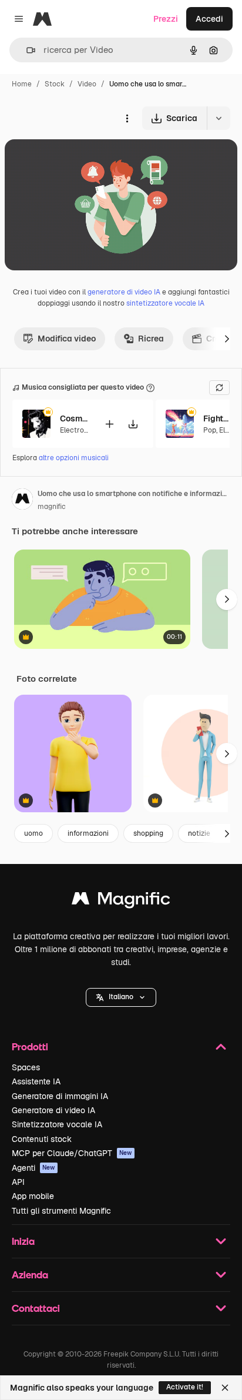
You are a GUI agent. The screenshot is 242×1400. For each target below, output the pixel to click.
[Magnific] (121, 901)
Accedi (209, 19)
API (18, 1182)
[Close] (225, 1388)
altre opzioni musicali (74, 458)
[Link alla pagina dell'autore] (22, 500)
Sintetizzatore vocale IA (57, 1124)
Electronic (77, 430)
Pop (209, 430)
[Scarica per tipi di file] (218, 118)
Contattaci (36, 1308)
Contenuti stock (42, 1139)
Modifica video (67, 338)
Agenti (33, 1168)
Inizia (23, 1241)
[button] (121, 997)
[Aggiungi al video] (109, 424)
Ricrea (151, 338)
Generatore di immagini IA (60, 1096)
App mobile (33, 1196)
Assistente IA (36, 1081)
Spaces (26, 1067)
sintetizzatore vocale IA (165, 303)
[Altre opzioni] (127, 118)
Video (87, 84)
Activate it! (184, 1387)
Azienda (30, 1274)
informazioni (88, 833)
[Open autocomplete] (26, 50)
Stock (55, 84)
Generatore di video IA (53, 1110)
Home (22, 84)
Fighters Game (218, 418)
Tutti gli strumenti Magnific (61, 1210)
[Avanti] (226, 338)
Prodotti (30, 1046)
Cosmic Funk (74, 418)
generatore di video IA (124, 292)
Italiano (121, 997)
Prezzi (165, 19)
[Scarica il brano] (132, 424)
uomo (33, 833)
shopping (148, 833)
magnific (52, 506)
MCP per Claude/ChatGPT (72, 1153)
